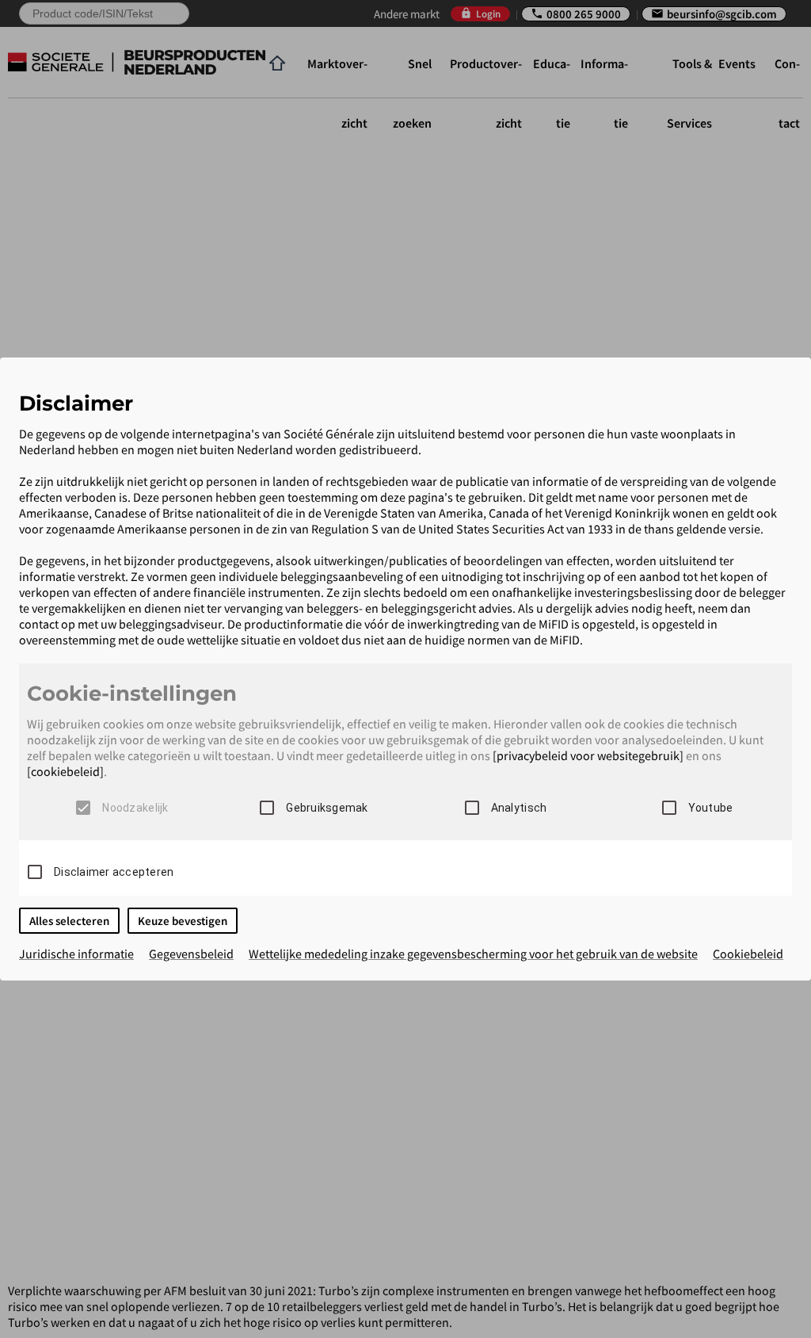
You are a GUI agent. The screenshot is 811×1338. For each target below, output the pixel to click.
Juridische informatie (76, 953)
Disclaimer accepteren (113, 872)
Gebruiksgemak (326, 807)
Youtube (710, 807)
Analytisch (519, 807)
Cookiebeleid (748, 953)
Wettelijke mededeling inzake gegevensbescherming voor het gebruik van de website (473, 953)
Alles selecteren (69, 920)
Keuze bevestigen (182, 920)
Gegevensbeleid (191, 953)
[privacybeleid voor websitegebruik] (588, 755)
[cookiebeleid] (65, 771)
